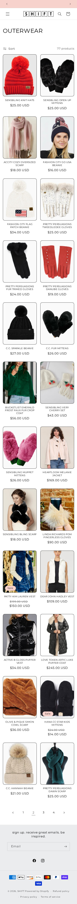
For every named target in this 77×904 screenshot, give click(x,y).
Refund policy (61, 891)
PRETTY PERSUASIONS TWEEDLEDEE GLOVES (57, 225)
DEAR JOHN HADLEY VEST (57, 596)
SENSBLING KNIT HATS (19, 100)
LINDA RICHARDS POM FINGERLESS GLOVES (57, 535)
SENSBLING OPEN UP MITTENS (57, 101)
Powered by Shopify (37, 891)
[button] (7, 14)
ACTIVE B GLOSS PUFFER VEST (20, 661)
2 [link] (33, 812)
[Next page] (64, 813)
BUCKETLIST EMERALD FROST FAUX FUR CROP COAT (20, 410)
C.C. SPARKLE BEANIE (19, 348)
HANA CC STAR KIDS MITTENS (57, 723)
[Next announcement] (70, 4)
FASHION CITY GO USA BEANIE (57, 163)
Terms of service (50, 897)
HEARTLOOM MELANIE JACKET (57, 473)
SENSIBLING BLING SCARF (20, 534)
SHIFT (21, 891)
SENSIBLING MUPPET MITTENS (19, 473)
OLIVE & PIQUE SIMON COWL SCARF (19, 723)
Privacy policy (28, 897)
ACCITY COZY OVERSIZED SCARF (20, 163)
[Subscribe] (65, 846)
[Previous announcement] (7, 4)
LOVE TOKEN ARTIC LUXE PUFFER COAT (57, 661)
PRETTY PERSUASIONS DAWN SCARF (57, 789)
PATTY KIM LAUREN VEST (19, 596)
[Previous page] (13, 813)
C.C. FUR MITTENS (57, 348)
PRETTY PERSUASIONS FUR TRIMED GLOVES (20, 288)
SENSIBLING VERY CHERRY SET (57, 409)
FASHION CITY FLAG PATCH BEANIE (20, 225)
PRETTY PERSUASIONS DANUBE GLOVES (57, 288)
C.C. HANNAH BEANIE (20, 788)
